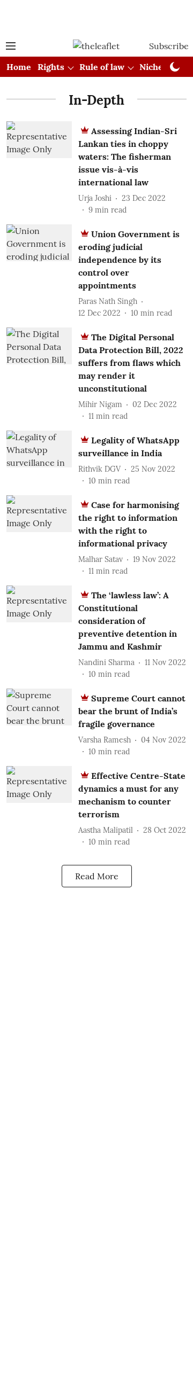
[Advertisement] (96, 17)
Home (18, 66)
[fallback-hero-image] (42, 168)
